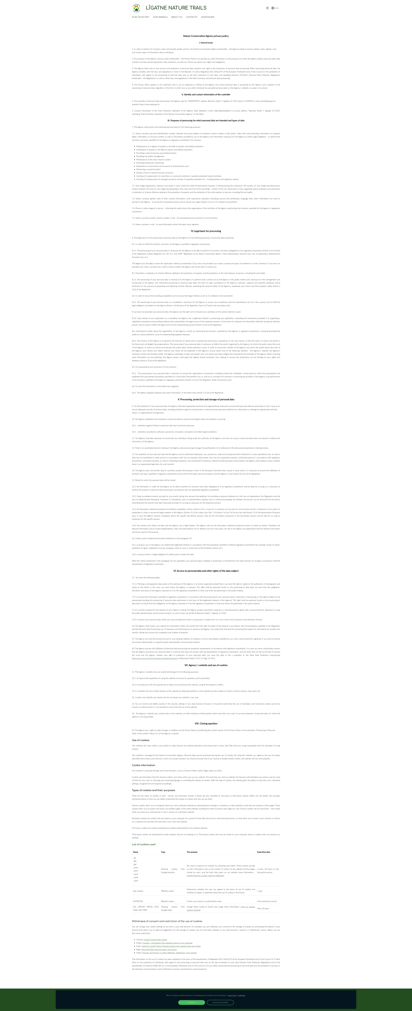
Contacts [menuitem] (191, 17)
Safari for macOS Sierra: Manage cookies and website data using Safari (171, 946)
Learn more (232, 995)
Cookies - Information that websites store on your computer (168, 943)
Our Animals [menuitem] (160, 17)
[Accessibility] (267, 8)
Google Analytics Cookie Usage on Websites (205, 875)
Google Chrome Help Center (155, 939)
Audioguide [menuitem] (207, 17)
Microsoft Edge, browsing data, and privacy (159, 949)
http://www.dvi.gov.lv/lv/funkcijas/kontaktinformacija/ (155, 658)
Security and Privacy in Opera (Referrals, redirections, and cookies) (169, 952)
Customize (241, 995)
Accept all (191, 1002)
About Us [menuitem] (176, 17)
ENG (276, 8)
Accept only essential (220, 1002)
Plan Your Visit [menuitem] (140, 17)
